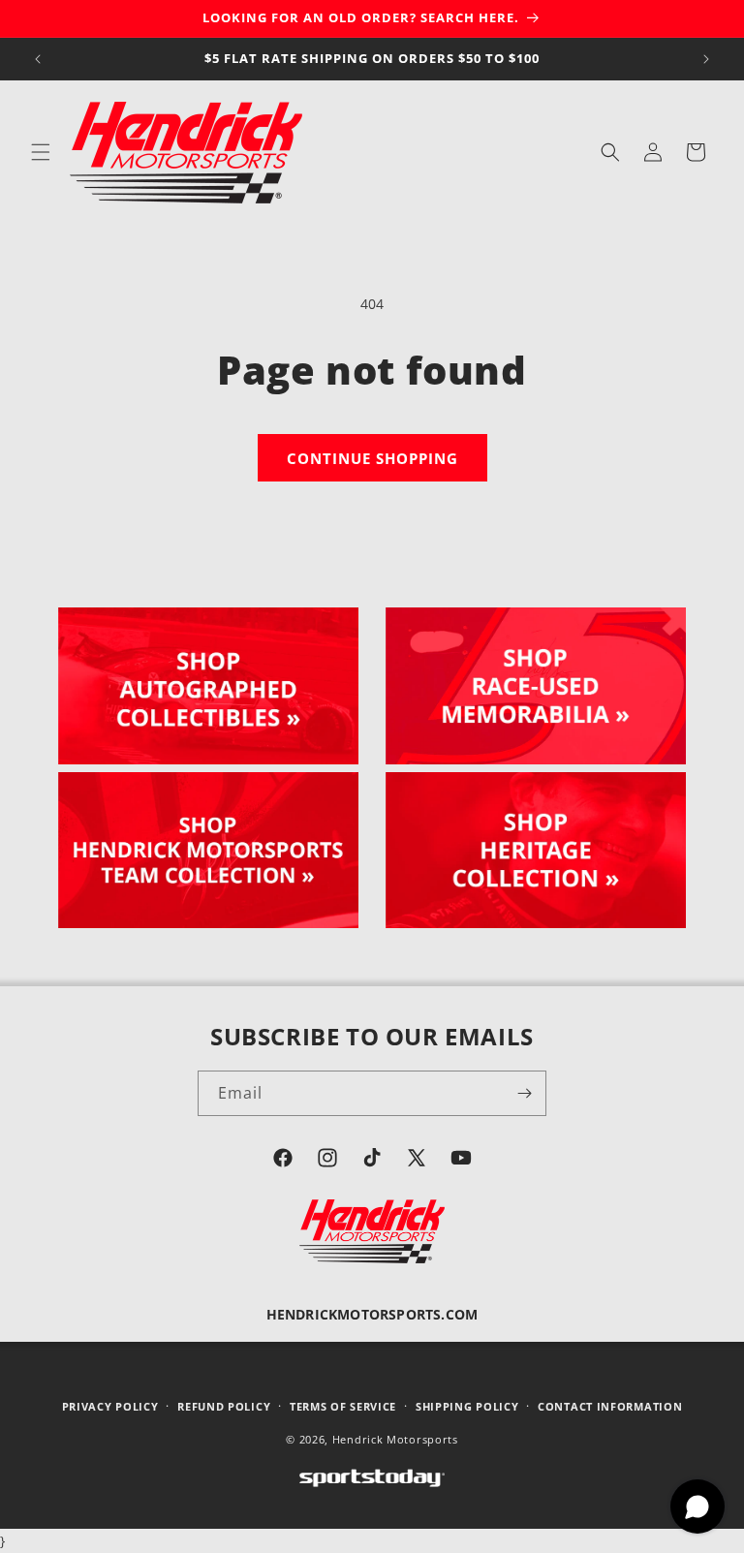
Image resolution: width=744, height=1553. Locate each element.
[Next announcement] (706, 59)
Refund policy (223, 1406)
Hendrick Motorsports (395, 1439)
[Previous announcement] (37, 59)
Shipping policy (467, 1406)
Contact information (610, 1406)
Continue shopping (372, 458)
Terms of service (343, 1406)
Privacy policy (110, 1406)
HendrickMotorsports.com (372, 1314)
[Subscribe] (524, 1093)
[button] (40, 152)
